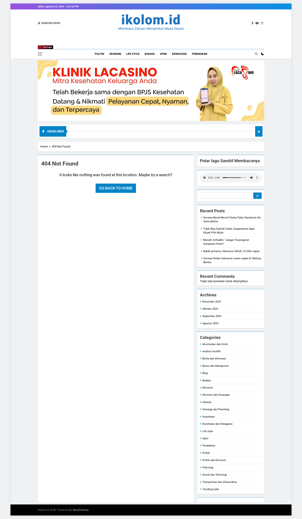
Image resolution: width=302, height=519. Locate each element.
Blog (205, 373)
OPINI (163, 54)
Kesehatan (179, 54)
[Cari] (257, 196)
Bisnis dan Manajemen (215, 365)
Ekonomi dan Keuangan (216, 394)
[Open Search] (256, 53)
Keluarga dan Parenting (215, 409)
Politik (99, 54)
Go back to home (115, 188)
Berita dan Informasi (214, 358)
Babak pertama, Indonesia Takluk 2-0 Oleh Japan (231, 251)
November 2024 (211, 301)
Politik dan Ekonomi (214, 460)
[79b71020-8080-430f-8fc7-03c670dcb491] (151, 90)
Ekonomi (115, 54)
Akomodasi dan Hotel (215, 344)
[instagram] (262, 23)
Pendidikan (199, 54)
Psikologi (207, 467)
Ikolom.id (151, 20)
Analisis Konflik (211, 351)
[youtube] (257, 23)
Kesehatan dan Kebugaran (217, 423)
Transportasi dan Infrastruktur (219, 482)
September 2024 (211, 316)
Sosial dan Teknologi (214, 474)
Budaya (150, 54)
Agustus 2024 (210, 323)
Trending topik (210, 489)
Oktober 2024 (210, 308)
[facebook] (252, 23)
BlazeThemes (81, 509)
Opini (205, 438)
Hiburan (206, 402)
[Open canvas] (40, 54)
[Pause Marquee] (259, 131)
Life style (132, 54)
